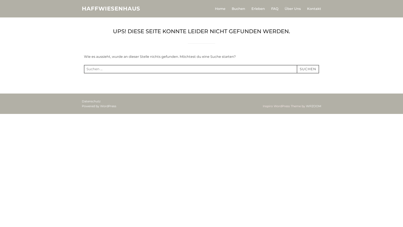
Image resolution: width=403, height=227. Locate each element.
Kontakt (314, 9)
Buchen (238, 9)
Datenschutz (91, 101)
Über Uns (293, 9)
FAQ (274, 9)
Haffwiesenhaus (111, 8)
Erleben (258, 9)
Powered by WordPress (99, 106)
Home (220, 9)
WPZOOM (313, 106)
